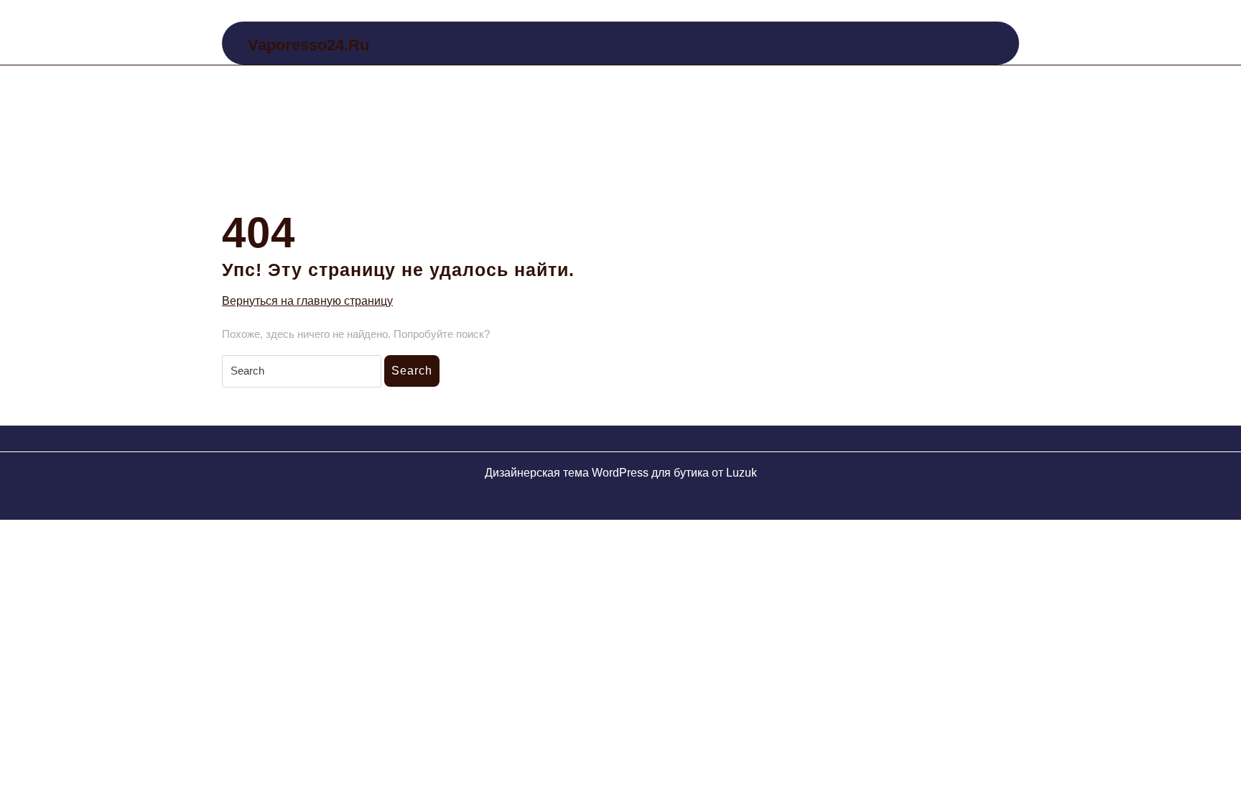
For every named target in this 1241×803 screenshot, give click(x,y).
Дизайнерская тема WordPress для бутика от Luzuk (621, 473)
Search (411, 370)
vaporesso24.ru (308, 45)
